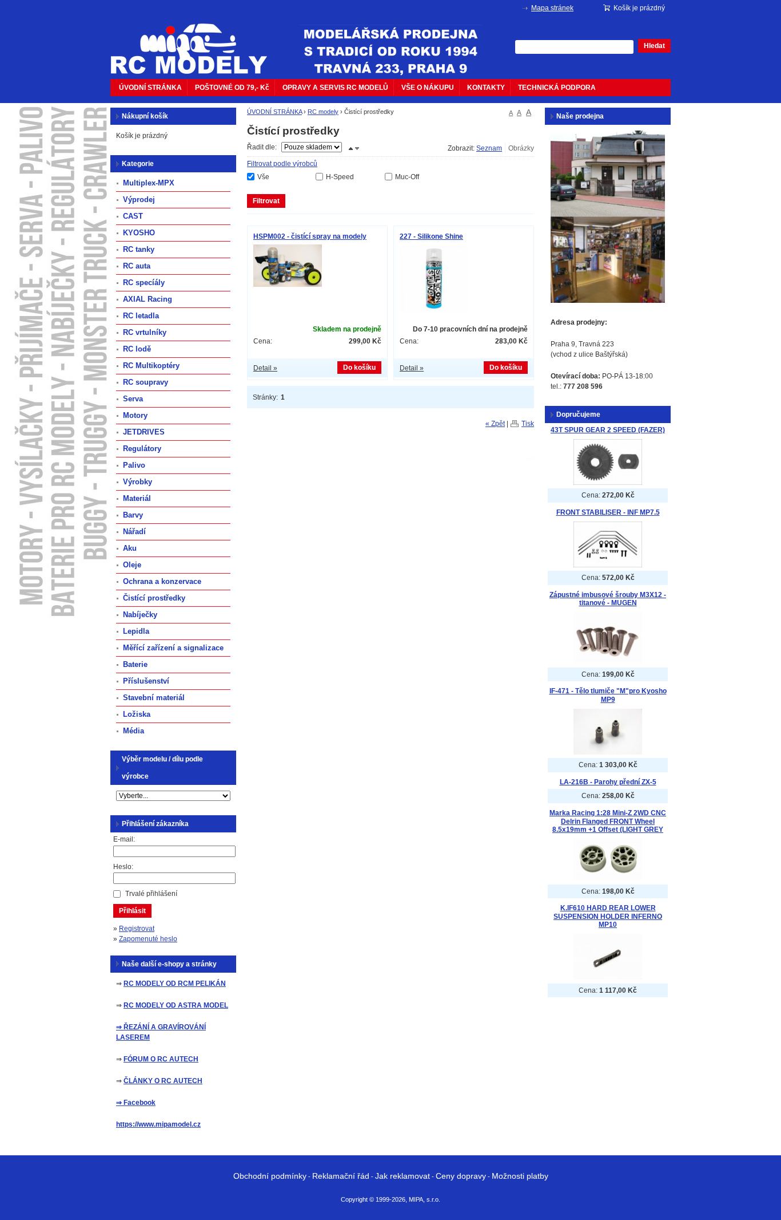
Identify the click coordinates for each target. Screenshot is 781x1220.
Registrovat (136, 929)
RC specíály (144, 282)
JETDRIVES (144, 432)
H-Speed (340, 177)
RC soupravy (145, 382)
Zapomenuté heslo (148, 939)
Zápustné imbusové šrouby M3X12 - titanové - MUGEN (607, 599)
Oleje (132, 564)
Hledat (654, 46)
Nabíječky (140, 614)
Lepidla (136, 631)
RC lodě (137, 349)
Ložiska (136, 714)
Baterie (135, 664)
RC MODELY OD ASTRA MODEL (175, 1005)
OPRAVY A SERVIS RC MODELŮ (335, 88)
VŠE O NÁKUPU (427, 88)
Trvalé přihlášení (151, 894)
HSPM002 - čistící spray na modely (309, 236)
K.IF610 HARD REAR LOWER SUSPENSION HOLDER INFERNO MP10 (607, 916)
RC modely (323, 111)
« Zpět (495, 424)
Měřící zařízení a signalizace (173, 647)
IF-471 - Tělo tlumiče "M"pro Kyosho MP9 (608, 695)
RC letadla (141, 315)
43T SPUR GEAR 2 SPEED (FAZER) (608, 430)
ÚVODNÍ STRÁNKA (150, 88)
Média (133, 731)
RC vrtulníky (144, 332)
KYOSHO (139, 232)
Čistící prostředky (154, 598)
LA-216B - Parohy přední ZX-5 (608, 782)
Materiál (137, 498)
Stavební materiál (154, 697)
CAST (133, 216)
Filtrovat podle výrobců (282, 164)
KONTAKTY (486, 88)
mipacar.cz (196, 42)
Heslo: (123, 867)
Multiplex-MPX (148, 183)
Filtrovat (266, 201)
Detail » (265, 368)
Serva (133, 398)
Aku (130, 548)
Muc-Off (407, 177)
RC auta (136, 266)
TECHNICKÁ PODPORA (557, 88)
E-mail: (124, 839)
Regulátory (142, 448)
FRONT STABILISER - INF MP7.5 (608, 512)
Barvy (133, 515)
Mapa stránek (552, 8)
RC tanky (138, 249)
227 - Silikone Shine (431, 236)
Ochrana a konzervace (162, 581)
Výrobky (137, 481)
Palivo (134, 465)
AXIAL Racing (147, 299)
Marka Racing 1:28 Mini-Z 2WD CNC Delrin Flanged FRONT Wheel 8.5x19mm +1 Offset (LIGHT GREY (607, 821)
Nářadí (134, 531)
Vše (263, 177)
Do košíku (359, 368)
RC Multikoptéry (151, 365)
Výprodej (139, 199)
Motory (135, 415)
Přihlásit (132, 911)
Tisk (527, 424)
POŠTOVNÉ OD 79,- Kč (232, 88)
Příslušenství (146, 681)
